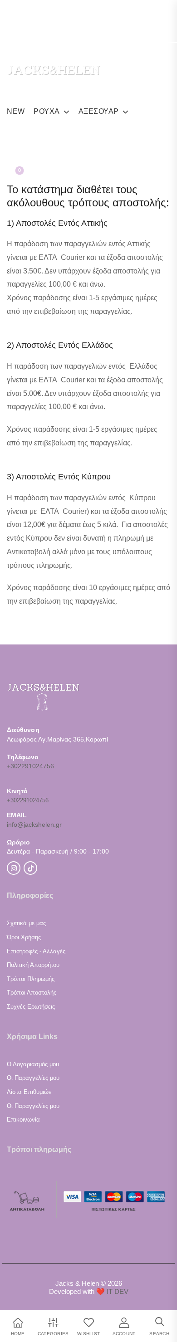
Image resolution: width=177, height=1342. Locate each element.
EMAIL (17, 815)
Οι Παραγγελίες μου (33, 1077)
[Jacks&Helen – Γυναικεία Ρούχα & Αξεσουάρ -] (54, 82)
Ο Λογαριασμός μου (33, 1064)
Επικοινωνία (23, 1119)
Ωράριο (18, 842)
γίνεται (18, 380)
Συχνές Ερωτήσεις (31, 1006)
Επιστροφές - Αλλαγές (36, 951)
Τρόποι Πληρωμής (30, 979)
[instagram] (13, 13)
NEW (16, 111)
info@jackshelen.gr (34, 824)
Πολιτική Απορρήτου (33, 964)
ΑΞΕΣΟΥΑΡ (99, 111)
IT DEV (117, 1291)
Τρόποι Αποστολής (31, 992)
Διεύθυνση (23, 729)
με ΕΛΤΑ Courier (58, 257)
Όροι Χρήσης (24, 937)
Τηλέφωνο (23, 757)
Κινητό (17, 791)
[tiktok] (30, 13)
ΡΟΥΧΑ (47, 111)
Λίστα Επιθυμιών (29, 1091)
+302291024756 (30, 766)
